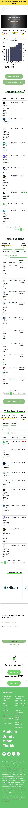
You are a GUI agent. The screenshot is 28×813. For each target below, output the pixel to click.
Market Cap (14, 98)
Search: (6, 255)
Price (22, 98)
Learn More (14, 683)
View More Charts (14, 76)
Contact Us (14, 672)
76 (20, 562)
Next (24, 393)
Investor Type (21, 261)
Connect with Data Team (14, 82)
